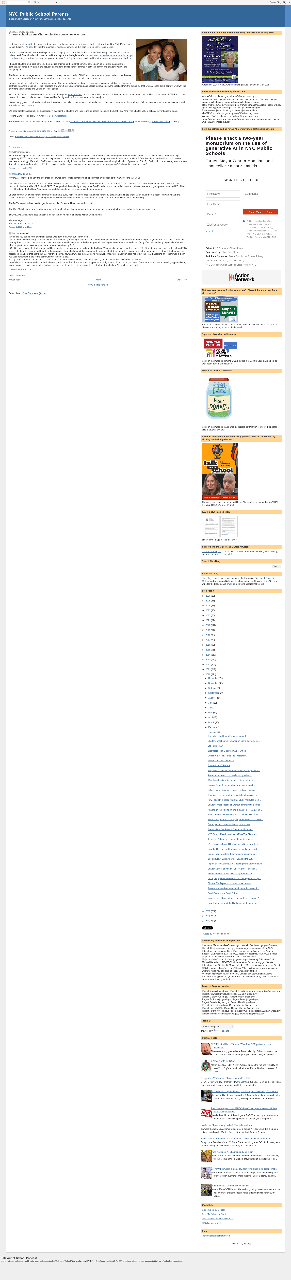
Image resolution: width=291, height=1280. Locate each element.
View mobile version (98, 285)
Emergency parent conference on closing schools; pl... (234, 878)
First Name (214, 192)
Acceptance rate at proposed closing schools (230, 775)
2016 (208, 645)
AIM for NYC (250, 265)
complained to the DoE (28, 83)
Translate (224, 1031)
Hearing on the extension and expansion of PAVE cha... (235, 810)
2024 (208, 605)
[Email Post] (55, 131)
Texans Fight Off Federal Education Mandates (230, 829)
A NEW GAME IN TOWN (223, 1061)
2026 (208, 596)
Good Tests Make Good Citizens (223, 893)
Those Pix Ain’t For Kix (219, 765)
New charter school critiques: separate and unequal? (233, 898)
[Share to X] (66, 130)
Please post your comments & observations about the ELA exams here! (235, 1138)
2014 (208, 655)
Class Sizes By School (213, 1210)
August (212, 698)
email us (231, 584)
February (213, 727)
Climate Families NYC (216, 260)
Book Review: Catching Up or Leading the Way (230, 859)
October (212, 688)
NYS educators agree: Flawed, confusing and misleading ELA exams (244, 1091)
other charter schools (100, 75)
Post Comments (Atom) (33, 293)
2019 (208, 630)
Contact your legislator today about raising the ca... (232, 854)
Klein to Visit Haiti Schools (221, 760)
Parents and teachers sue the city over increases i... (233, 888)
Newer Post (14, 279)
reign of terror (75, 94)
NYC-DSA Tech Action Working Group (224, 265)
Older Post (182, 279)
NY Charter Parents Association (51, 116)
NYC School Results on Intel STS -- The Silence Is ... (234, 834)
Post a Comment (17, 275)
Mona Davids (50, 137)
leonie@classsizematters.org (216, 1235)
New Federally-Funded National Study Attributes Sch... (234, 800)
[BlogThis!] (63, 130)
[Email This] (60, 130)
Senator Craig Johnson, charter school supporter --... (233, 785)
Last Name (213, 202)
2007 (208, 921)
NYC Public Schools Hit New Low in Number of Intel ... (234, 844)
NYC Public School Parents (39, 14)
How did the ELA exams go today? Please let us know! (226, 1125)
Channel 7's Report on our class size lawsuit (229, 883)
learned (26, 44)
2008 (208, 916)
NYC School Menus (211, 1223)
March (211, 722)
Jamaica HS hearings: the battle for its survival (230, 839)
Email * (211, 212)
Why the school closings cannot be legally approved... (234, 770)
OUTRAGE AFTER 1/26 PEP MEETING (227, 755)
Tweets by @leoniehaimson (215, 933)
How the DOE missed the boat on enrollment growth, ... (235, 849)
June (211, 707)
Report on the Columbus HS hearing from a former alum (235, 863)
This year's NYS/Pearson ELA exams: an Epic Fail (225, 1078)
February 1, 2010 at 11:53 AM (20, 227)
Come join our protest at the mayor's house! (229, 824)
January (212, 732)
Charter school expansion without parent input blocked (234, 805)
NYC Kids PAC (236, 260)
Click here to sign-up (212, 551)
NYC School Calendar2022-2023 (217, 1218)
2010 (208, 674)
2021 (208, 620)
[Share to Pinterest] (72, 130)
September (214, 693)
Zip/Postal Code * (217, 223)
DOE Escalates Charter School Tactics (230, 1185)
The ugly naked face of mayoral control (227, 736)
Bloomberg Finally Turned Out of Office (227, 751)
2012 (208, 664)
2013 (208, 659)
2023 (208, 610)
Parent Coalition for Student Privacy (246, 256)
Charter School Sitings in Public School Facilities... (232, 868)
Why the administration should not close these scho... (234, 780)
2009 (208, 911)
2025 (208, 600)
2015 (208, 649)
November (213, 683)
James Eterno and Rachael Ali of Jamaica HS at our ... (234, 814)
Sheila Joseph (63, 137)
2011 (208, 669)
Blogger (247, 1243)
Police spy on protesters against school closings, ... (233, 790)
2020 (208, 625)
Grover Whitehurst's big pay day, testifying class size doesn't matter (244, 1169)
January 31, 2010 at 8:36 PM (20, 168)
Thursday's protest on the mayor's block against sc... (233, 795)
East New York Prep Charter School (29, 137)
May (210, 712)
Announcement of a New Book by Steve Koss (230, 873)
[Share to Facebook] (69, 130)
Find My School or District (215, 1214)
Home (98, 279)
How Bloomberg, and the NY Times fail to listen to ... (233, 903)
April (210, 717)
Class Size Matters (231, 252)
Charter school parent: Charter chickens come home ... (234, 741)
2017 (208, 640)
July (210, 703)
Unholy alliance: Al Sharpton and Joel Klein (232, 1152)
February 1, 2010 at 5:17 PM (20, 269)
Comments (251, 192)
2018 (208, 635)
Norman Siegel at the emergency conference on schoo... (235, 819)
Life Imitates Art (215, 746)
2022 (208, 615)
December (213, 678)
